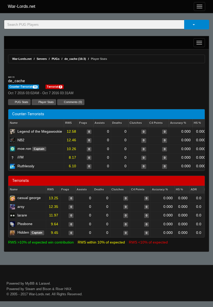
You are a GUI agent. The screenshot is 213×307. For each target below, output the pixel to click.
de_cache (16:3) (75, 58)
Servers (42, 58)
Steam (30, 289)
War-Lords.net (21, 6)
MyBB (30, 283)
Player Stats (46, 102)
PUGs (55, 58)
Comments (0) (72, 102)
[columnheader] (71, 123)
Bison (47, 289)
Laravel (44, 283)
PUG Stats (21, 102)
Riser (59, 289)
